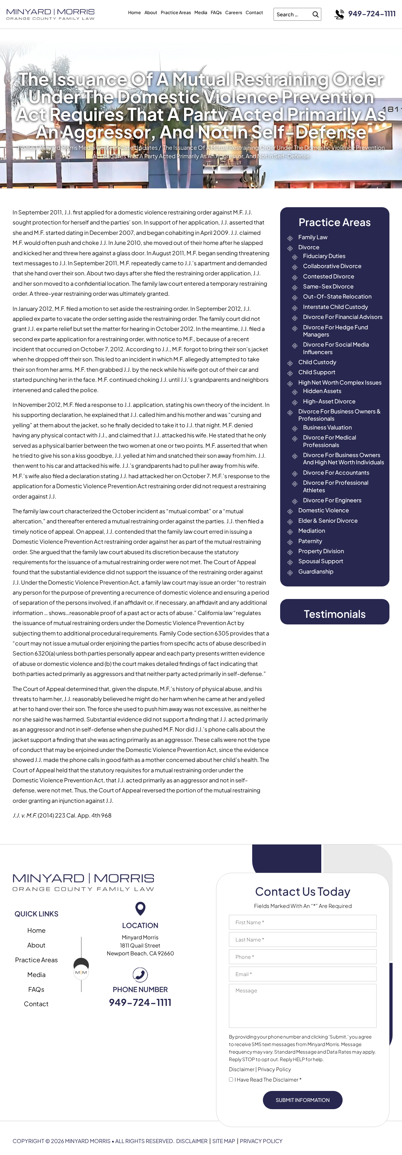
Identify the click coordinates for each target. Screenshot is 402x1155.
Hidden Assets (322, 390)
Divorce (308, 247)
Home (134, 12)
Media (200, 12)
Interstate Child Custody (335, 306)
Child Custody (317, 361)
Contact (254, 12)
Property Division (321, 550)
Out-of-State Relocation (337, 296)
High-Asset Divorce (329, 401)
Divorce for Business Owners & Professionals (339, 414)
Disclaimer (241, 1068)
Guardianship (316, 571)
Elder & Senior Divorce (328, 520)
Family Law (313, 236)
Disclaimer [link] (192, 1141)
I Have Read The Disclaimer (268, 1079)
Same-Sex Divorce (328, 286)
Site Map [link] (223, 1141)
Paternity (310, 540)
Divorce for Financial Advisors (343, 316)
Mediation (311, 530)
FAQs (216, 12)
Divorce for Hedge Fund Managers (335, 330)
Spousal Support (320, 560)
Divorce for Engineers (332, 500)
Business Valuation (327, 427)
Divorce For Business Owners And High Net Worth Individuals (343, 458)
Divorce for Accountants (336, 472)
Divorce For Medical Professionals (329, 441)
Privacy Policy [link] (261, 1141)
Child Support (316, 371)
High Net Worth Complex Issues (340, 382)
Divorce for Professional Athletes (335, 486)
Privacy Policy (274, 1068)
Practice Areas (176, 12)
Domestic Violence (323, 510)
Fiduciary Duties (324, 255)
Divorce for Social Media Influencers (336, 348)
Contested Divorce (328, 276)
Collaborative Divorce (332, 265)
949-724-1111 (372, 13)
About (150, 12)
